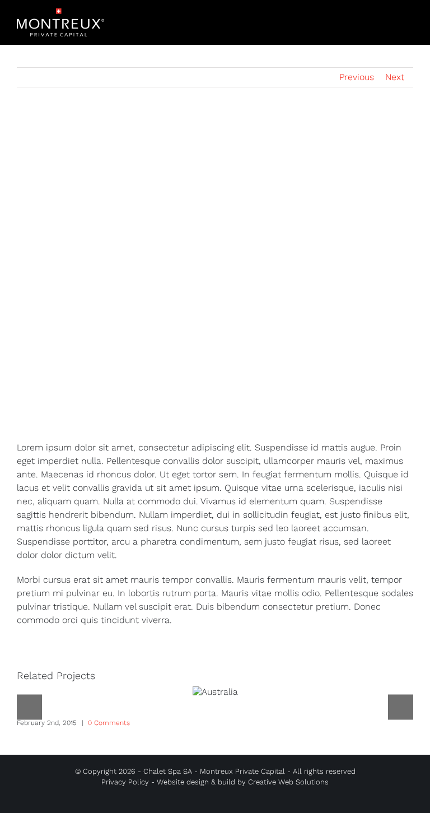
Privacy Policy (125, 782)
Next (394, 77)
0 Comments (109, 723)
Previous (356, 77)
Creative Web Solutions (288, 782)
